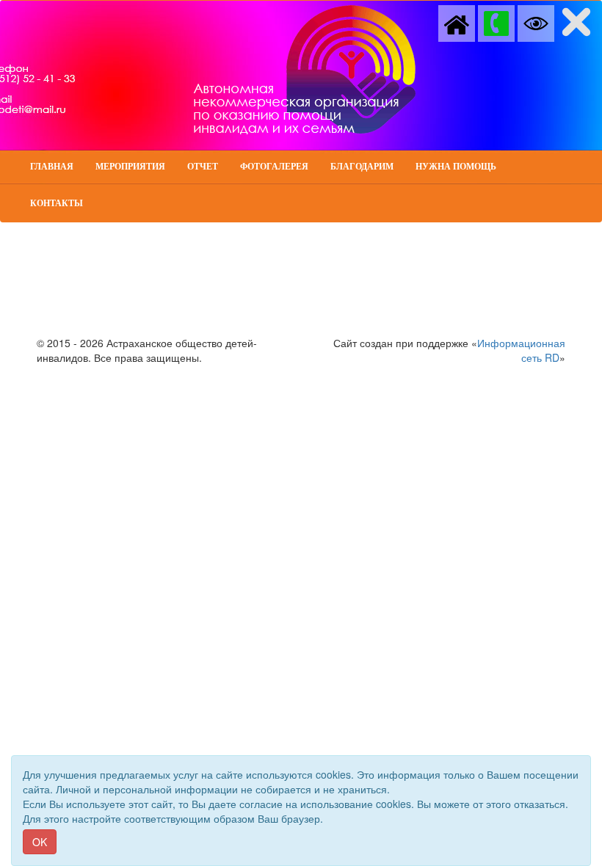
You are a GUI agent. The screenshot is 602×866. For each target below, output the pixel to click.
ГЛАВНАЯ (51, 166)
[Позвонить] (496, 22)
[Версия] (536, 22)
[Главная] (456, 22)
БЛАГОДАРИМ (362, 166)
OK (39, 841)
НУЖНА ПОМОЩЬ (456, 166)
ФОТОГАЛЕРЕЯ (274, 166)
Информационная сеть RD (521, 350)
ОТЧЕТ (202, 166)
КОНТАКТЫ (56, 203)
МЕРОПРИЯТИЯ (130, 166)
